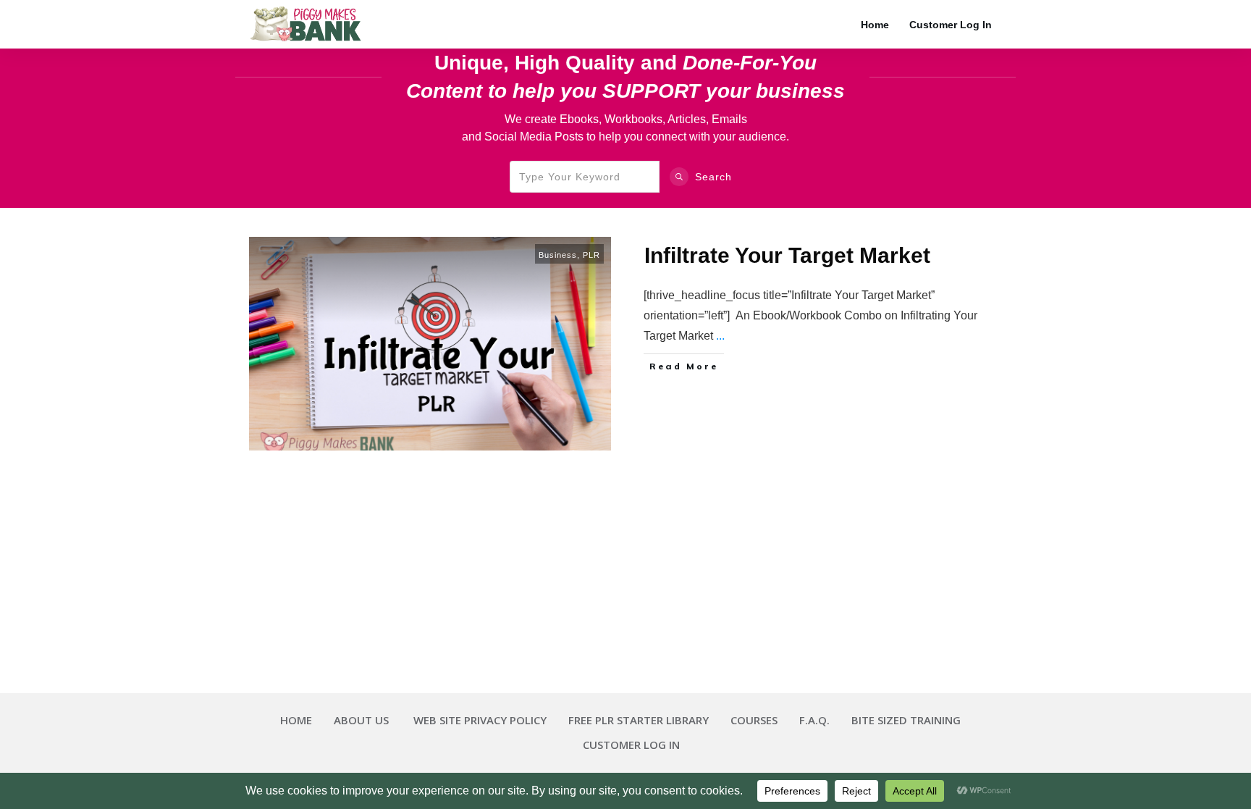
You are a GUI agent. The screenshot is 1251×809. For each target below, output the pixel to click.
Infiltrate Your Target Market (787, 255)
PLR (591, 255)
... (720, 336)
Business (558, 255)
